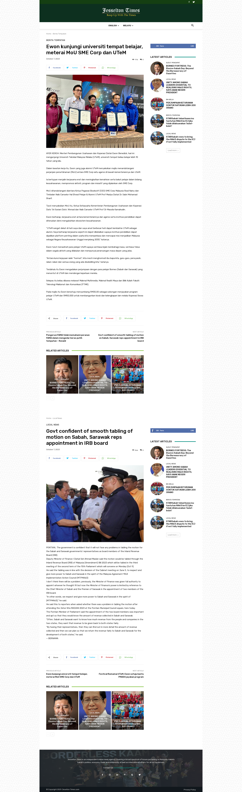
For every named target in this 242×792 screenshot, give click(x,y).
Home (48, 34)
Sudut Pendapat (61, 379)
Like (192, 46)
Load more (172, 150)
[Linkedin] (117, 774)
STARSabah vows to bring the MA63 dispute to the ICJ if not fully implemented (180, 139)
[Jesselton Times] (121, 13)
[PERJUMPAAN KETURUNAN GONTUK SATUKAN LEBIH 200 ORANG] (128, 374)
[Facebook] (189, 2)
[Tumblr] (132, 774)
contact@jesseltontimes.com (126, 768)
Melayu (127, 25)
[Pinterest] (124, 774)
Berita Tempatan (59, 34)
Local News (95, 376)
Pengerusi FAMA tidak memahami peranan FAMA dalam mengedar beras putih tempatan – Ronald (68, 338)
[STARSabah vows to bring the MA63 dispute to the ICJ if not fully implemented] (157, 138)
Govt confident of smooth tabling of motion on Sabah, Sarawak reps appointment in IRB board (121, 338)
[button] (192, 25)
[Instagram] (110, 774)
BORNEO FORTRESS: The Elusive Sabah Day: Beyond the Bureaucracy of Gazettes (62, 386)
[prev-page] (48, 398)
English (113, 25)
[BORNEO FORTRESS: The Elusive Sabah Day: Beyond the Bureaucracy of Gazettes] (62, 374)
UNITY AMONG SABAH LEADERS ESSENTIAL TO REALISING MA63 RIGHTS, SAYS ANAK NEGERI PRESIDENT (95, 385)
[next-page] (52, 398)
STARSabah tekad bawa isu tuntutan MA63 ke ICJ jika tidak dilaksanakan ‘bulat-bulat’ (180, 122)
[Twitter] (194, 2)
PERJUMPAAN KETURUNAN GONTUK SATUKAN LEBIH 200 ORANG (127, 388)
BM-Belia (127, 382)
